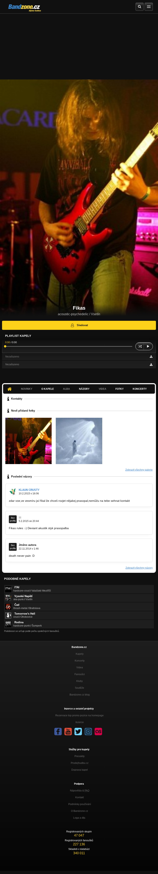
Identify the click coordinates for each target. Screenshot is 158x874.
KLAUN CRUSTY (29, 489)
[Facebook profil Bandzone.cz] (58, 731)
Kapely (80, 653)
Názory (84, 388)
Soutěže (79, 687)
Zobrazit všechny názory (139, 567)
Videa (79, 667)
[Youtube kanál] (68, 731)
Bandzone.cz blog (80, 694)
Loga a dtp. (79, 817)
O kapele (47, 388)
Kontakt (79, 797)
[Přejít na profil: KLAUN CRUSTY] (13, 492)
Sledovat (82, 325)
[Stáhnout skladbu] (151, 356)
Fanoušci (79, 674)
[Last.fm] (98, 731)
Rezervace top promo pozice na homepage (79, 715)
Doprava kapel (79, 769)
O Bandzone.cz (79, 811)
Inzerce (80, 722)
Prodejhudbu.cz (79, 763)
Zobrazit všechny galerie (139, 469)
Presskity (79, 756)
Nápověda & (79, 790)
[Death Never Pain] (79, 441)
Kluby (79, 681)
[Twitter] (78, 731)
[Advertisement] (79, 44)
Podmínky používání (79, 804)
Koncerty (140, 388)
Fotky (119, 388)
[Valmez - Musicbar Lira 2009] (28, 441)
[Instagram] (88, 731)
